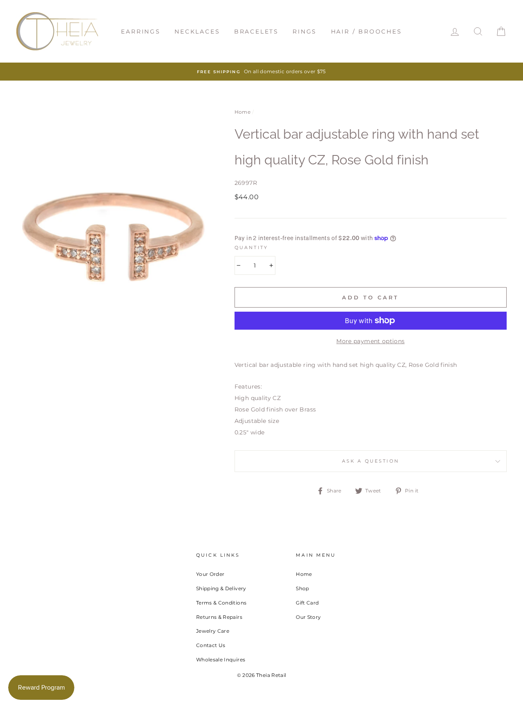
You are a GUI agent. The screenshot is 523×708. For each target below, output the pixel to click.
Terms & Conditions (221, 603)
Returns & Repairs (219, 617)
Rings (305, 31)
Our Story (308, 617)
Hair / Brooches (366, 31)
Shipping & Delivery (221, 588)
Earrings (140, 31)
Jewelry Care (212, 631)
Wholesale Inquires (220, 659)
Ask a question (370, 461)
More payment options (370, 341)
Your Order (210, 574)
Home (242, 112)
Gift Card (307, 603)
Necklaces (197, 31)
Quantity (251, 247)
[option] (261, 71)
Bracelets (256, 31)
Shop (302, 588)
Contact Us (211, 645)
